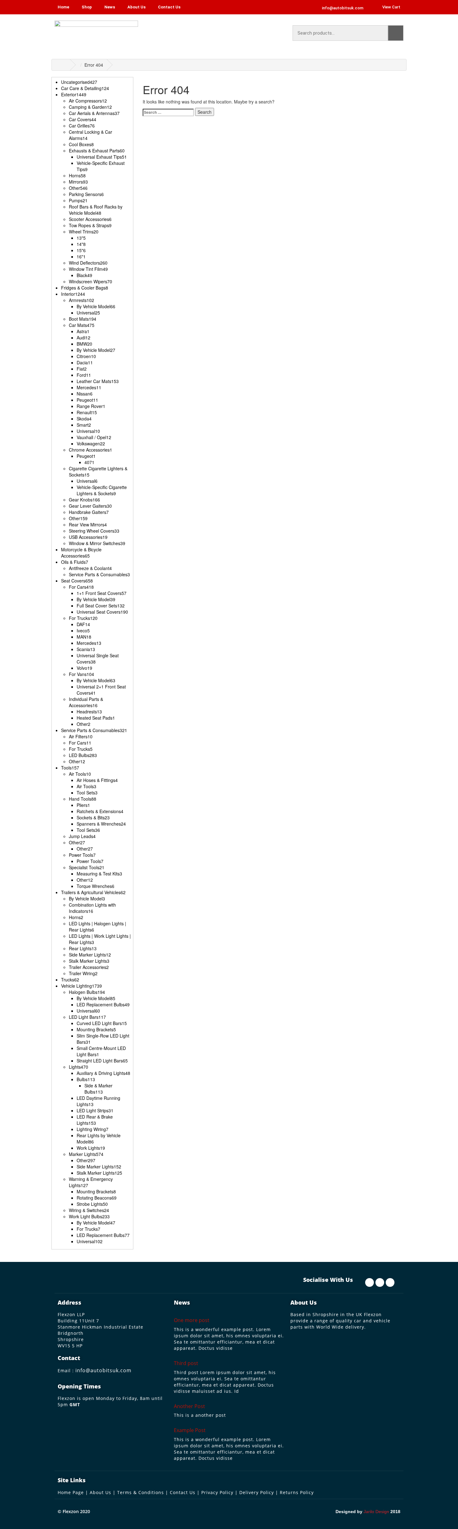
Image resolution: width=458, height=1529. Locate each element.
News (109, 7)
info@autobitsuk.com (103, 1370)
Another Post (189, 1406)
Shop (87, 7)
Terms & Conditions (140, 1492)
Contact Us (169, 7)
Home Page (71, 1492)
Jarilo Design (376, 1511)
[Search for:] (168, 112)
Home (63, 7)
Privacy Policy (217, 1492)
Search (395, 33)
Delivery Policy (256, 1492)
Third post (186, 1363)
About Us (136, 7)
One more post (191, 1320)
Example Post (190, 1430)
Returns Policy (297, 1492)
